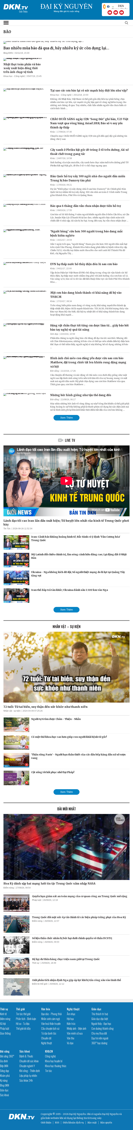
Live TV (70, 440)
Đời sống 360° (7, 1056)
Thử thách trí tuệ (99, 1014)
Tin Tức (7, 528)
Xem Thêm (66, 417)
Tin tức (48, 1071)
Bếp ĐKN (4, 1066)
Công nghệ (50, 1056)
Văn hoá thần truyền (51, 1024)
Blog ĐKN (8, 53)
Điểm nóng (8, 888)
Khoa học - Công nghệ (14, 76)
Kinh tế (3, 1014)
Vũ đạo (70, 1043)
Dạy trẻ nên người (99, 1038)
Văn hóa (45, 1009)
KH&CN (49, 1051)
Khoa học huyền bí (53, 1061)
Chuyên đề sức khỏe (29, 1061)
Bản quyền (106, 1122)
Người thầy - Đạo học (101, 1024)
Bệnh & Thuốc (26, 1056)
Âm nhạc (71, 1014)
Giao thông (5, 1033)
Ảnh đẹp (54, 334)
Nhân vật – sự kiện (67, 626)
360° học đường (99, 1043)
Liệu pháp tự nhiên (28, 1076)
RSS (57, 1122)
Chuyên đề (46, 1038)
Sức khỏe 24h (26, 1080)
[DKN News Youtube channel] (110, 12)
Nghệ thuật (46, 1043)
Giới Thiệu (23, 11)
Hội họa (70, 1019)
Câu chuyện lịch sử (50, 1028)
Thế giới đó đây (23, 1028)
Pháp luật (36, 900)
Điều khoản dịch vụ (73, 1122)
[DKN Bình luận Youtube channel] (115, 12)
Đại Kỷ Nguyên (110, 1114)
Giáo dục (96, 1009)
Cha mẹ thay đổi (99, 1033)
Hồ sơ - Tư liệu (22, 1024)
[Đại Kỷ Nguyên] (15, 6)
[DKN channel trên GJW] (119, 6)
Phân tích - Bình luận (26, 1019)
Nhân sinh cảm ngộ (50, 1019)
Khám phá (5, 1076)
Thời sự (35, 963)
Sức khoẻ (4, 1095)
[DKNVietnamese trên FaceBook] (108, 6)
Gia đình (4, 1061)
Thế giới (20, 1009)
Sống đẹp (4, 1071)
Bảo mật (92, 1122)
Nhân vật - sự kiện (12, 711)
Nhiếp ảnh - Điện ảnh (76, 1028)
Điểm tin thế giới (39, 984)
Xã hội (3, 1024)
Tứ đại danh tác (48, 1033)
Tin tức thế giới (23, 1014)
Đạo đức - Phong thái (51, 1014)
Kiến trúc (71, 1024)
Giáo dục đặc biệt (99, 1019)
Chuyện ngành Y (27, 1066)
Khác (52, 132)
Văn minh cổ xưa (75, 1033)
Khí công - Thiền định (29, 1071)
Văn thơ (70, 1038)
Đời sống (54, 371)
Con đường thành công (102, 1028)
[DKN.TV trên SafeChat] (104, 6)
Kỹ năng (4, 1080)
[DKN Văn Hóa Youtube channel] (121, 12)
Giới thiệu (46, 1122)
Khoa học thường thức (55, 1066)
